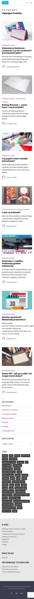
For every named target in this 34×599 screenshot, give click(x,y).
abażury (5, 456)
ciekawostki (13, 459)
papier (11, 488)
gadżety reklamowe (9, 472)
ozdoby (5, 488)
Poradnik (5, 422)
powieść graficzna (8, 491)
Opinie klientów (7, 531)
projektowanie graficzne (21, 495)
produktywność (7, 495)
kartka (13, 478)
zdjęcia (19, 508)
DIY (27, 462)
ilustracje (25, 475)
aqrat (11, 456)
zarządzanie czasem (9, 508)
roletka (5, 498)
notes (12, 485)
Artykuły (5, 557)
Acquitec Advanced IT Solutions (16, 588)
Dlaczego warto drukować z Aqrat (14, 529)
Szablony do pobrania (9, 569)
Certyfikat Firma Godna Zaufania (13, 534)
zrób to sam (7, 511)
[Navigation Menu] (31, 3)
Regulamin (5, 539)
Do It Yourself (7, 465)
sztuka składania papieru (21, 501)
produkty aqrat (20, 491)
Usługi (4, 544)
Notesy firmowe (21, 98)
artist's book (25, 456)
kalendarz (6, 478)
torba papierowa (8, 504)
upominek (18, 504)
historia (17, 475)
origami (23, 485)
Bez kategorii (6, 406)
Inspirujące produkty (8, 45)
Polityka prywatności (9, 537)
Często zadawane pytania (11, 572)
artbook (17, 456)
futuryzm (17, 469)
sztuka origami (7, 501)
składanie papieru (14, 498)
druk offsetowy (7, 469)
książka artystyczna (18, 482)
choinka (5, 459)
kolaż (18, 478)
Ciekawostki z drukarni (9, 209)
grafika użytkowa (8, 475)
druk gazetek (17, 465)
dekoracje (20, 462)
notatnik (5, 485)
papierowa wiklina (20, 488)
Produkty (5, 102)
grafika (19, 472)
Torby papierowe (8, 431)
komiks (24, 478)
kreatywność (6, 482)
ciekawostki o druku (9, 462)
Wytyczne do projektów (10, 567)
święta (15, 511)
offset (17, 485)
